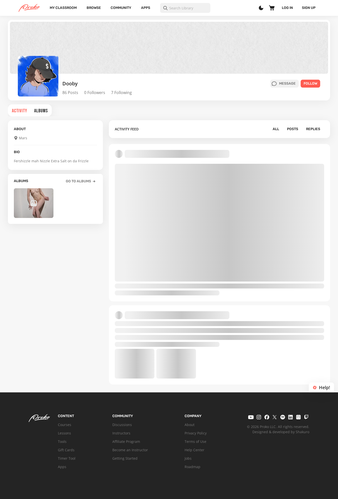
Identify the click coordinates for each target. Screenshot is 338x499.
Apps (145, 8)
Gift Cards (66, 450)
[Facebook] (267, 417)
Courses (64, 424)
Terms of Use (195, 441)
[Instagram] (259, 417)
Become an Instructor (130, 450)
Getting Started (125, 458)
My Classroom (63, 8)
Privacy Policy (196, 433)
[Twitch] (306, 417)
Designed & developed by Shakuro (280, 431)
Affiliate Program (126, 441)
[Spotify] (283, 417)
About (189, 424)
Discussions (122, 424)
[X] (275, 417)
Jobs (188, 458)
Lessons (64, 433)
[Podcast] (298, 417)
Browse (94, 8)
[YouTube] (251, 417)
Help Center (194, 450)
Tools (62, 441)
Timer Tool (66, 458)
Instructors (121, 433)
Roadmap (192, 466)
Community (121, 8)
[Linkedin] (290, 417)
